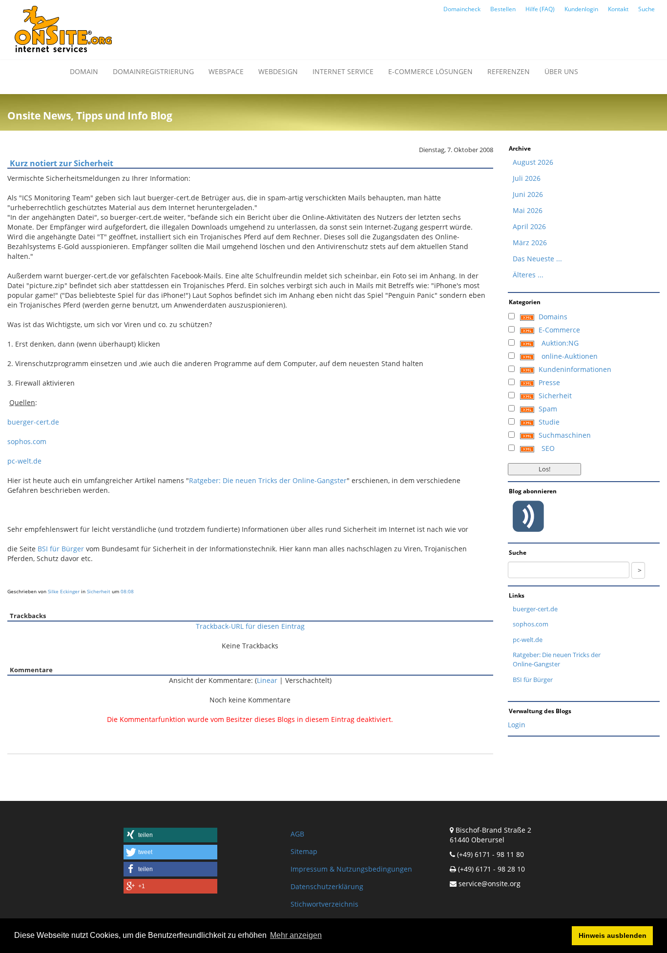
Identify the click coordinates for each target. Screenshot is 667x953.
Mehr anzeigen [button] (296, 935)
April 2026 (529, 226)
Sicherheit (98, 591)
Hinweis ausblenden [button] (612, 935)
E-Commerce (559, 329)
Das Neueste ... (537, 258)
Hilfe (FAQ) (540, 9)
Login (516, 724)
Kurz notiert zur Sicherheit (61, 163)
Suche (646, 9)
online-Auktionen (570, 356)
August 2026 (533, 162)
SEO (548, 448)
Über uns (561, 71)
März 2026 (530, 242)
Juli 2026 (527, 178)
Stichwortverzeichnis (324, 904)
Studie (549, 422)
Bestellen (503, 9)
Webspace (226, 71)
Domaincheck (461, 9)
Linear (267, 680)
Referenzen (508, 71)
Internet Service (343, 71)
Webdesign (278, 71)
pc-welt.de (24, 461)
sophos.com (26, 441)
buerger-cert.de (33, 422)
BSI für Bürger (61, 548)
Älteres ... (528, 274)
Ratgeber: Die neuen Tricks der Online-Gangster (268, 480)
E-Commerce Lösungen (430, 71)
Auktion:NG (560, 343)
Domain (84, 71)
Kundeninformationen (575, 369)
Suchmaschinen (565, 435)
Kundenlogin (581, 9)
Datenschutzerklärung (327, 886)
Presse (549, 382)
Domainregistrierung (153, 71)
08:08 (127, 591)
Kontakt (618, 9)
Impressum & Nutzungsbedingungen (351, 869)
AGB (297, 833)
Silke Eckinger (64, 591)
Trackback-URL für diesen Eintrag (250, 626)
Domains (553, 316)
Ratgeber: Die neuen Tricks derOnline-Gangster (557, 659)
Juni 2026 (528, 194)
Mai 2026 (527, 210)
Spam (548, 408)
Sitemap (304, 851)
